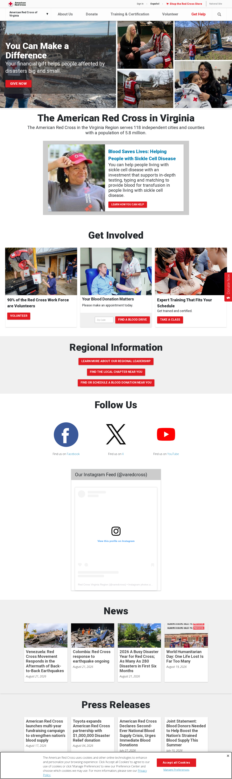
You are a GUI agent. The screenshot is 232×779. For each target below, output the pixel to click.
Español (154, 4)
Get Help (198, 14)
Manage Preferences (176, 769)
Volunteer (170, 14)
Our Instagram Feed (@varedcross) (111, 474)
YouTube (173, 454)
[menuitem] (27, 14)
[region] (116, 765)
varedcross (118, 584)
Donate (92, 14)
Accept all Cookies (176, 762)
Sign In (140, 4)
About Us (65, 14)
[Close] (228, 756)
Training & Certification (130, 14)
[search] (116, 320)
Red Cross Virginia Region (93, 584)
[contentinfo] (116, 304)
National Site (215, 4)
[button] (219, 14)
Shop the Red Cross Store (186, 4)
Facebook (73, 454)
